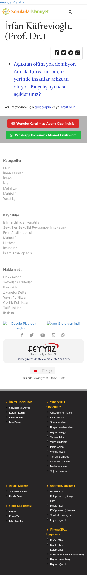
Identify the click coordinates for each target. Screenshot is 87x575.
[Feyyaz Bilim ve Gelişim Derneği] (43, 350)
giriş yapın (43, 107)
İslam (7, 183)
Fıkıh (6, 168)
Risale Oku (15, 496)
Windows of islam (60, 461)
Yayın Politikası (14, 297)
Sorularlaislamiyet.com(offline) (67, 554)
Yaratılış (9, 199)
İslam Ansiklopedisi (17, 253)
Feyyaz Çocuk (58, 520)
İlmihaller (10, 248)
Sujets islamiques (60, 471)
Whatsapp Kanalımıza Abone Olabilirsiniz (45, 135)
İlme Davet (15, 422)
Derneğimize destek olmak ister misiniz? (43, 359)
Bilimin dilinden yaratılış (21, 222)
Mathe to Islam (58, 466)
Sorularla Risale (18, 491)
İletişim (8, 313)
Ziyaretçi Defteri (15, 292)
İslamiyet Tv (16, 521)
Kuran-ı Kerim (17, 412)
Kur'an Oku (56, 540)
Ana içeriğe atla (12, 2)
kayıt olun (67, 107)
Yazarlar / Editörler (17, 282)
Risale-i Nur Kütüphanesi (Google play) (62, 496)
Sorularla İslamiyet (19, 407)
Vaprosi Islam (57, 437)
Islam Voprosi (57, 417)
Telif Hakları (12, 308)
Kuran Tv (14, 516)
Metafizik (10, 188)
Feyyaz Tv (15, 511)
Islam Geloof (57, 446)
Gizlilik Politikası (15, 302)
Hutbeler (9, 243)
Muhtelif (9, 193)
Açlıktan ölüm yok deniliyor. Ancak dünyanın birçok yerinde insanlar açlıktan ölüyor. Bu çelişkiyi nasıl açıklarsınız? (45, 79)
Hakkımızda (12, 277)
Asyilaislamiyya (58, 432)
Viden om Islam (58, 442)
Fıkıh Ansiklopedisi (17, 232)
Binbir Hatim (16, 417)
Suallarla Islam (58, 422)
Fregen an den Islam (61, 427)
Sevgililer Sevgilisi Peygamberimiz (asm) (34, 227)
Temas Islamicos (59, 456)
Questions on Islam (61, 412)
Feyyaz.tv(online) (60, 559)
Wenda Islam (57, 451)
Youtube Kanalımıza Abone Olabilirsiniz (45, 123)
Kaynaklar (11, 287)
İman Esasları (13, 173)
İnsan (7, 178)
